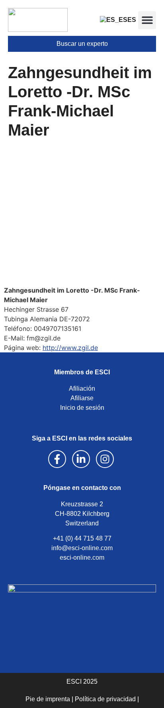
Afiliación (82, 388)
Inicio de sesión (82, 407)
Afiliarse (82, 398)
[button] (147, 20)
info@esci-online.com (82, 548)
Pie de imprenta (47, 699)
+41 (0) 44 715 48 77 (82, 538)
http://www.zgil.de (70, 348)
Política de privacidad (105, 699)
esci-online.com (82, 557)
